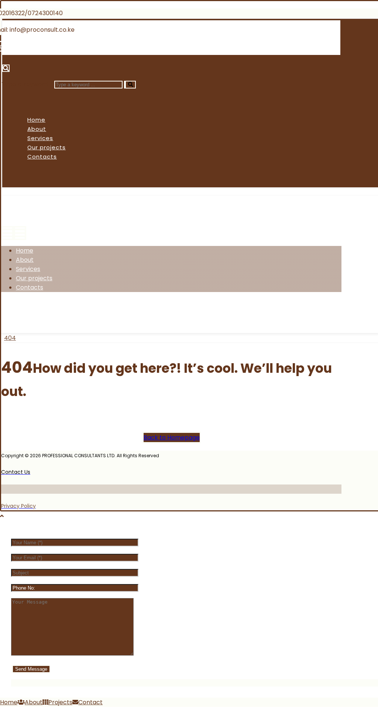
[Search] (130, 84)
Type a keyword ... (27, 84)
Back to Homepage (172, 437)
